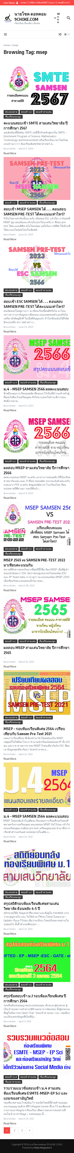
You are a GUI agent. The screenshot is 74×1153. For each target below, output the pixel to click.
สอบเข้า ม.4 (11, 382)
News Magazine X (43, 1147)
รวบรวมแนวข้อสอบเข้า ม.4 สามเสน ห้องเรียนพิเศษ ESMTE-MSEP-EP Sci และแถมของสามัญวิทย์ (36, 1093)
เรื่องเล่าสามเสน (13, 1081)
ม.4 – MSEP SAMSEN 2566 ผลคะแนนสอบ (36, 389)
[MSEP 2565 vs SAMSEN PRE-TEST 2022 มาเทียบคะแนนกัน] (37, 524)
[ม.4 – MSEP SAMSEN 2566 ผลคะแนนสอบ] (37, 357)
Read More (10, 153)
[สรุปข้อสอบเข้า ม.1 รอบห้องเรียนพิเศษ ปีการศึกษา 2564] (37, 959)
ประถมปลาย (11, 111)
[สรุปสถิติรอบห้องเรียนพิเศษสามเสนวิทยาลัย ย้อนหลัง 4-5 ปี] (37, 867)
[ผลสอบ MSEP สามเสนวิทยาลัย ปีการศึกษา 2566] (37, 436)
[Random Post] (60, 34)
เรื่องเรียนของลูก (13, 116)
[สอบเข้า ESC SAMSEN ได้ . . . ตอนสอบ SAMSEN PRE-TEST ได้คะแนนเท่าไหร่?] (37, 265)
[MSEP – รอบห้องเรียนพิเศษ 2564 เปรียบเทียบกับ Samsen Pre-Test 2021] (37, 692)
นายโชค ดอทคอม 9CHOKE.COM (30, 16)
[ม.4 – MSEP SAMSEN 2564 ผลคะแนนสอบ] (37, 784)
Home (7, 45)
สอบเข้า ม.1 (26, 111)
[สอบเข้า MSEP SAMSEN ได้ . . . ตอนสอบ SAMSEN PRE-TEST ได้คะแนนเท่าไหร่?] (37, 178)
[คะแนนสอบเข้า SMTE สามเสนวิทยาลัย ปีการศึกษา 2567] (37, 87)
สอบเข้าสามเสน (44, 111)
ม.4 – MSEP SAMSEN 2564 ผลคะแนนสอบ (36, 816)
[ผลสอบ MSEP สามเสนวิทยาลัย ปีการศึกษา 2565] (37, 616)
